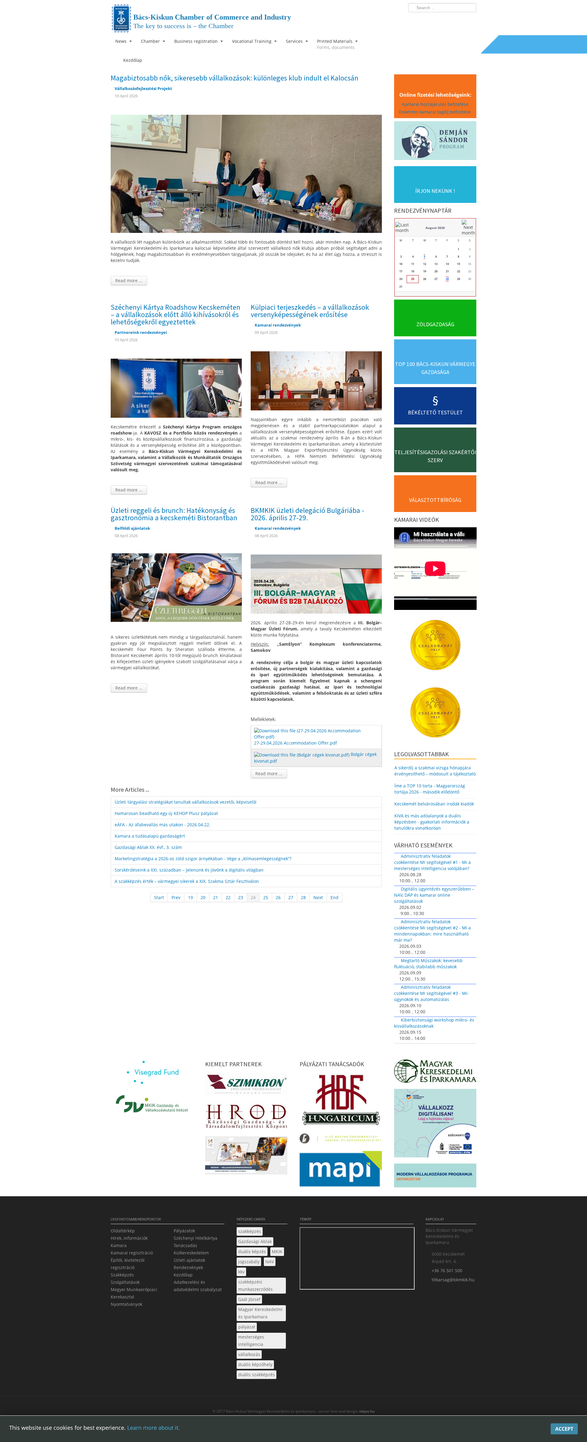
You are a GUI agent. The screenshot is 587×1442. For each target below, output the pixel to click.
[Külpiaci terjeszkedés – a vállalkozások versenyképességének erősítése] (316, 380)
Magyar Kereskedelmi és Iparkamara (260, 1313)
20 (203, 897)
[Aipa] (246, 1157)
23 (240, 897)
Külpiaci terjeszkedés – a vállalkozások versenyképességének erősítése (310, 310)
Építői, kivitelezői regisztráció (128, 1263)
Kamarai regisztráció (132, 1253)
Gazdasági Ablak (255, 1241)
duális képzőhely (255, 1364)
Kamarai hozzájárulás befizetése (435, 104)
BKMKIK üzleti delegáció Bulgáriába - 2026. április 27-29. (307, 514)
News (121, 41)
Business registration (196, 41)
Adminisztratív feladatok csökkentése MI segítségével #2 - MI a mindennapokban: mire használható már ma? (432, 931)
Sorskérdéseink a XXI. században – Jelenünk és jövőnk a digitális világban (189, 870)
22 (228, 897)
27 (290, 897)
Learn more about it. (153, 1427)
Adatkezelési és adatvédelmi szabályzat (198, 1285)
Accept (564, 1428)
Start (159, 897)
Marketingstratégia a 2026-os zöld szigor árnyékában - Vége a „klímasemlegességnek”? (203, 858)
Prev (176, 897)
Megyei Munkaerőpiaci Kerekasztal (134, 1293)
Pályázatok (184, 1231)
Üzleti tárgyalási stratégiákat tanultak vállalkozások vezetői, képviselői (186, 802)
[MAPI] (341, 1170)
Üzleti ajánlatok (189, 1260)
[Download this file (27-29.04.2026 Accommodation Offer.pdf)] (317, 733)
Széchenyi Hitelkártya (195, 1238)
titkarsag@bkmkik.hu (453, 1280)
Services (295, 41)
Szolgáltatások (125, 1282)
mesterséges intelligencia (251, 1340)
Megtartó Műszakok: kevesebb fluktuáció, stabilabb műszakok (428, 963)
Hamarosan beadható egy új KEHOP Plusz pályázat (166, 813)
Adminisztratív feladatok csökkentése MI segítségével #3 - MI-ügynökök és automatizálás (431, 993)
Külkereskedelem (191, 1253)
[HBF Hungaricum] (341, 1101)
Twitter (447, 20)
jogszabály (249, 1262)
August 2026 (435, 228)
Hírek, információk (129, 1238)
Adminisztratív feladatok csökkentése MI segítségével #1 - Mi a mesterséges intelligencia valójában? (432, 862)
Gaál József (249, 1299)
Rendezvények (188, 1267)
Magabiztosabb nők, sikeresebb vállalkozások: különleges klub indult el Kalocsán (234, 78)
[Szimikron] (246, 1086)
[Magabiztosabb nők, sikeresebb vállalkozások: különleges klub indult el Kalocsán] (246, 173)
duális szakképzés (256, 1374)
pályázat (246, 1327)
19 (190, 897)
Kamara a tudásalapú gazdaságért (150, 836)
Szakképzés (122, 1275)
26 (278, 897)
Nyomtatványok (126, 1304)
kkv (241, 1272)
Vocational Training (252, 41)
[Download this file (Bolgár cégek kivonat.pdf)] (302, 754)
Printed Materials (336, 44)
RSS (470, 20)
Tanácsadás (185, 1245)
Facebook (436, 20)
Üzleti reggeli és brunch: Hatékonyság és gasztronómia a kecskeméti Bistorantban (174, 514)
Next (318, 897)
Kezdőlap (183, 1275)
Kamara (119, 1245)
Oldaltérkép (123, 1231)
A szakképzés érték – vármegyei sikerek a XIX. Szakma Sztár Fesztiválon (187, 881)
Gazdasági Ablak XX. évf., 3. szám (148, 847)
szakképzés (249, 1231)
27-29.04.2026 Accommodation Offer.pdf (295, 743)
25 (265, 897)
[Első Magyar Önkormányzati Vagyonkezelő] (341, 1140)
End (334, 897)
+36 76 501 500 (447, 1270)
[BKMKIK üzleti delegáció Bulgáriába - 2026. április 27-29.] (316, 583)
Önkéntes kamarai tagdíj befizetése (435, 112)
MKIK (277, 1251)
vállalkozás (249, 1354)
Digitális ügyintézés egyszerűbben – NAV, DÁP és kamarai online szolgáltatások (434, 895)
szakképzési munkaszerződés (255, 1285)
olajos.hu (366, 1411)
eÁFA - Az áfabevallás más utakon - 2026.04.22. (162, 824)
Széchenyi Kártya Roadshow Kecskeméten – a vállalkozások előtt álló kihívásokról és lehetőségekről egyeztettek (175, 314)
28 (303, 897)
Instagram (458, 20)
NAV (269, 1262)
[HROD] (246, 1117)
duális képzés (252, 1251)
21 (215, 897)
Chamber (151, 41)
